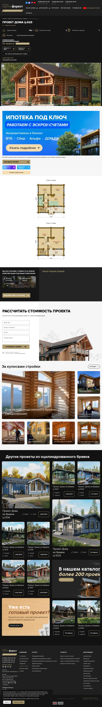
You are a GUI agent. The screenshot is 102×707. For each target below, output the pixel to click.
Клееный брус (87, 686)
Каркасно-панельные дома (67, 663)
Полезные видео (88, 688)
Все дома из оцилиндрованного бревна (16, 54)
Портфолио (55, 8)
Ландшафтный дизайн (38, 656)
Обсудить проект (11, 162)
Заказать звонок (7, 664)
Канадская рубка (87, 671)
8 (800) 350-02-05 (43, 2)
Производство (77, 8)
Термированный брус (89, 661)
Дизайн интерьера (37, 663)
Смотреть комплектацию (22, 43)
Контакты (29, 13)
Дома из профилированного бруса (69, 661)
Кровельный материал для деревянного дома (44, 661)
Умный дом (86, 658)
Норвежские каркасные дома (91, 681)
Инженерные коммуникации (39, 668)
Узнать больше (18, 702)
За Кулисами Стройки (93, 8)
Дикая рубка (86, 673)
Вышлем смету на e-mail (14, 295)
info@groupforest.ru (7, 687)
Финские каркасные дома (90, 678)
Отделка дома (35, 666)
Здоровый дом (87, 656)
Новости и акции (24, 666)
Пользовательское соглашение (66, 698)
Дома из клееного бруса (67, 656)
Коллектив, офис (24, 658)
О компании (23, 656)
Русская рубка (87, 676)
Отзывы (22, 671)
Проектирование (36, 671)
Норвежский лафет (88, 668)
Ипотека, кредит (66, 8)
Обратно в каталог (10, 25)
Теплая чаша (86, 663)
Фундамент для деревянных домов (41, 658)
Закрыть (7, 702)
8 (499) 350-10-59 (57, 2)
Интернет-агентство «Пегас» (90, 698)
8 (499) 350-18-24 (8, 660)
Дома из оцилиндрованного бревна (70, 658)
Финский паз (86, 666)
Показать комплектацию (16, 172)
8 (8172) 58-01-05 (71, 2)
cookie (17, 692)
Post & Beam (86, 683)
